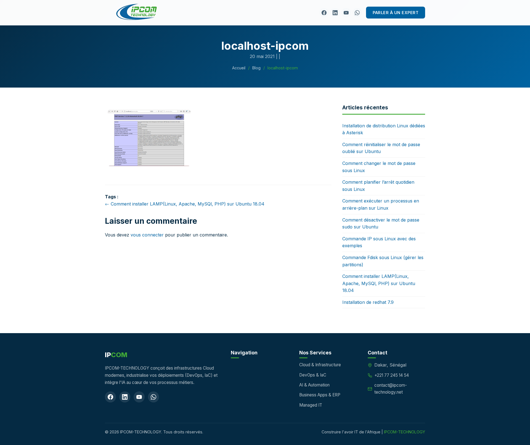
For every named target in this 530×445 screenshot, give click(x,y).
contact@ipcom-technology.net (390, 388)
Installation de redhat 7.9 (368, 302)
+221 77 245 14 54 (391, 375)
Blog (256, 67)
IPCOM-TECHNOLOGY (404, 432)
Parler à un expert (395, 12)
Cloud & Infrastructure (320, 364)
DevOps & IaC (312, 375)
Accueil (238, 67)
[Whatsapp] (357, 12)
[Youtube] (346, 12)
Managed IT (310, 405)
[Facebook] (324, 12)
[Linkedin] (335, 12)
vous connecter (147, 235)
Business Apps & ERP (319, 394)
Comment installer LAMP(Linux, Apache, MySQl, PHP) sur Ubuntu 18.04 (378, 283)
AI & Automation (314, 385)
